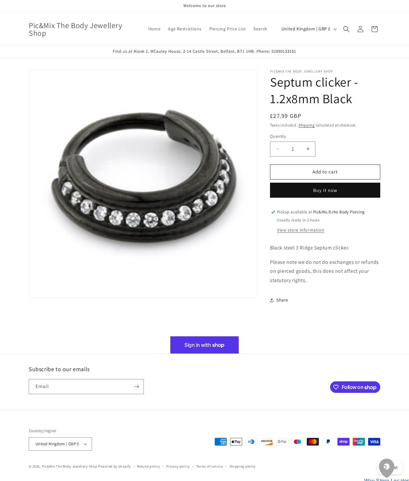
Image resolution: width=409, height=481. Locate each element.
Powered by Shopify (114, 466)
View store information (300, 230)
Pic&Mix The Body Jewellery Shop (69, 466)
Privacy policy (178, 466)
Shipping (306, 125)
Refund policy (148, 466)
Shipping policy (242, 466)
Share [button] (282, 300)
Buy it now (325, 190)
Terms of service (209, 466)
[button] (346, 29)
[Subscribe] (136, 386)
